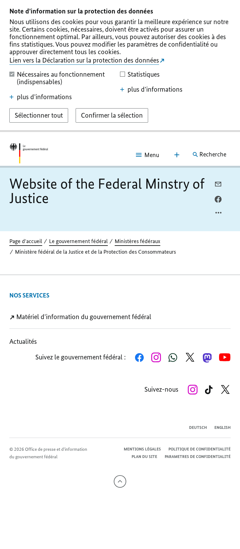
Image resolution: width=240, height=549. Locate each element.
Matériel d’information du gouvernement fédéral (83, 317)
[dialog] (120, 66)
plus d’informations (44, 97)
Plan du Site (144, 456)
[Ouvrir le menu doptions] (218, 214)
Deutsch (198, 427)
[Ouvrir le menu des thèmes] (177, 155)
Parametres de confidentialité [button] (198, 456)
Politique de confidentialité (199, 449)
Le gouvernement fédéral (78, 241)
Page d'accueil (25, 241)
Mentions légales (142, 449)
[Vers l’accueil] (28, 154)
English (222, 427)
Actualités (23, 341)
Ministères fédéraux (137, 241)
